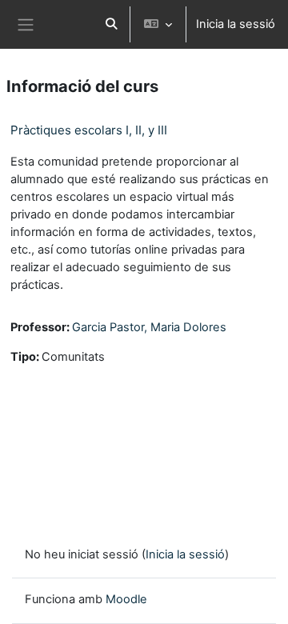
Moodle (126, 599)
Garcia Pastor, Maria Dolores (149, 327)
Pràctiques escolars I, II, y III (88, 130)
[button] (111, 24)
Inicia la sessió (235, 24)
